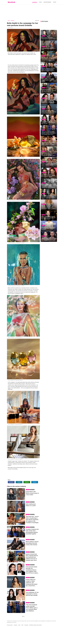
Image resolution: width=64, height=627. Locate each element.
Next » (23, 616)
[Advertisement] (32, 12)
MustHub (11, 2)
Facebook (11, 482)
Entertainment (47, 2)
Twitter (19, 482)
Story (54, 2)
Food (40, 2)
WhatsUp (27, 482)
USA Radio (44, 21)
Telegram (35, 482)
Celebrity (34, 2)
